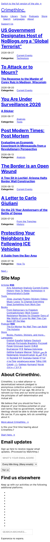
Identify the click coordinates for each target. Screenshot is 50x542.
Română (14, 357)
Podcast (5, 323)
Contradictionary (15, 312)
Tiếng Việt (41, 361)
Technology (23, 58)
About (30, 19)
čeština (10, 352)
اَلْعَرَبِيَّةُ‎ (39, 354)
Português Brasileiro (26, 343)
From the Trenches (26, 221)
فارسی (43, 352)
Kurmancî (32, 364)
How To (21, 263)
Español (19, 340)
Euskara (19, 352)
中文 (21, 349)
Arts (9, 287)
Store (44, 16)
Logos (16, 301)
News (27, 290)
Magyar (28, 352)
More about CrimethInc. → (15, 422)
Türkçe (36, 352)
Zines (9, 298)
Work (28, 312)
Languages (19, 19)
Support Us (7, 23)
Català (10, 364)
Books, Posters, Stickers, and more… (26, 334)
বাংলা (20, 357)
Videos (44, 298)
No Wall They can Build (35, 326)
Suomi (27, 346)
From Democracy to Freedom (22, 310)
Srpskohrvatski (27, 354)
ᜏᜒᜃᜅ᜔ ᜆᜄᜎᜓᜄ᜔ (14, 367)
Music (10, 301)
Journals (17, 298)
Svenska (27, 357)
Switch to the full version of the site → (21, 3)
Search (6, 19)
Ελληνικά (18, 346)
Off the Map (18, 321)
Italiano (28, 340)
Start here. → (8, 434)
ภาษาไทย (11, 361)
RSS (12, 285)
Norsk (41, 364)
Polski (10, 346)
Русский (42, 343)
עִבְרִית (43, 357)
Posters (26, 298)
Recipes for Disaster (29, 315)
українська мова (26, 361)
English (10, 340)
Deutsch (36, 340)
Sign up (5, 470)
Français (11, 343)
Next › (4, 271)
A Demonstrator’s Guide (26, 292)
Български (12, 349)
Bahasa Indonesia (33, 349)
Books (4, 16)
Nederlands (13, 354)
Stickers (35, 298)
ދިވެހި (16, 364)
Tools (23, 16)
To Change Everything (32, 301)
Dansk (35, 357)
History (20, 224)
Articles (5, 285)
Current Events (24, 55)
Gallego (23, 364)
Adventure (17, 287)
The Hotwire (13, 329)
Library (14, 16)
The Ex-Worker (14, 326)
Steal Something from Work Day (24, 304)
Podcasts (34, 16)
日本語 (34, 346)
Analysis (21, 119)
